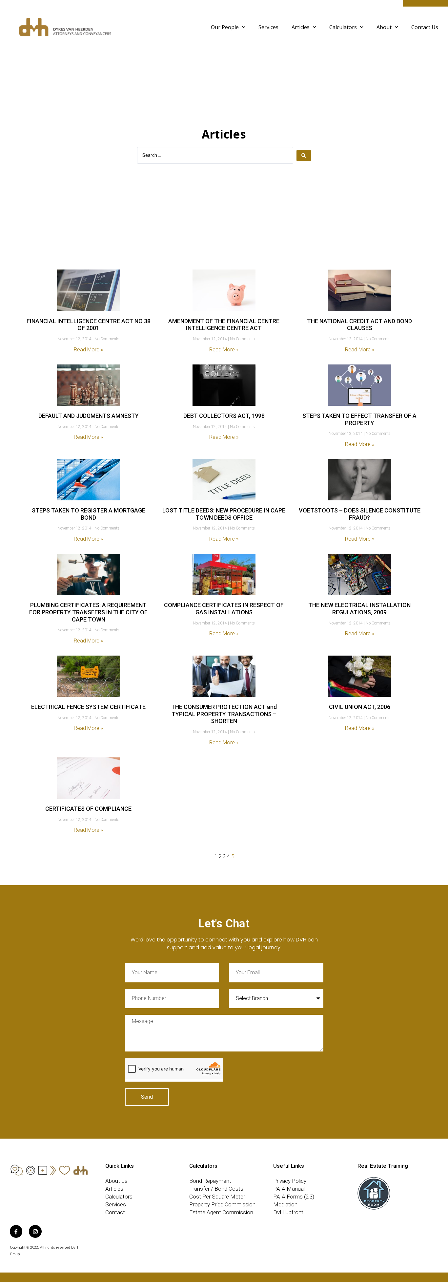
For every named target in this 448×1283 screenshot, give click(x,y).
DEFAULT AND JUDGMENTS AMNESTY (88, 415)
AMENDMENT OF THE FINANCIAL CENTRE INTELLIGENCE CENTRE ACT (223, 325)
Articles (301, 27)
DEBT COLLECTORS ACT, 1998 (224, 415)
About (384, 27)
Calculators (343, 27)
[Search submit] (303, 155)
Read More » (88, 349)
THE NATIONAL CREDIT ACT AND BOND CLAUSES (359, 325)
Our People (225, 27)
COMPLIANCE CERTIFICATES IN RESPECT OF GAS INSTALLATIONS (224, 609)
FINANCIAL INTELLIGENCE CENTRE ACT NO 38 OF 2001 (89, 325)
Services (268, 27)
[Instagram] (35, 1231)
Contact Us (424, 27)
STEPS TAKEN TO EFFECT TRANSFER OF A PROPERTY (359, 419)
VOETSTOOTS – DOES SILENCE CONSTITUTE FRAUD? (359, 514)
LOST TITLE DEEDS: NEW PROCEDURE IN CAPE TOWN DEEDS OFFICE (223, 514)
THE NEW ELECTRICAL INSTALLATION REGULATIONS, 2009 (359, 609)
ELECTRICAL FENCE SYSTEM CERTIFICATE (88, 706)
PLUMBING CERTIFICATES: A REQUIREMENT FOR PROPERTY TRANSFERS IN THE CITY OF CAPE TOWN (88, 612)
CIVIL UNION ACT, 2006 (359, 706)
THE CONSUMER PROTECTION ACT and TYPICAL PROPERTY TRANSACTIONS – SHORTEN (224, 713)
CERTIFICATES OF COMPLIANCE (88, 808)
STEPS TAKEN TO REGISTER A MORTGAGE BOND (88, 514)
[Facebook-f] (16, 1231)
